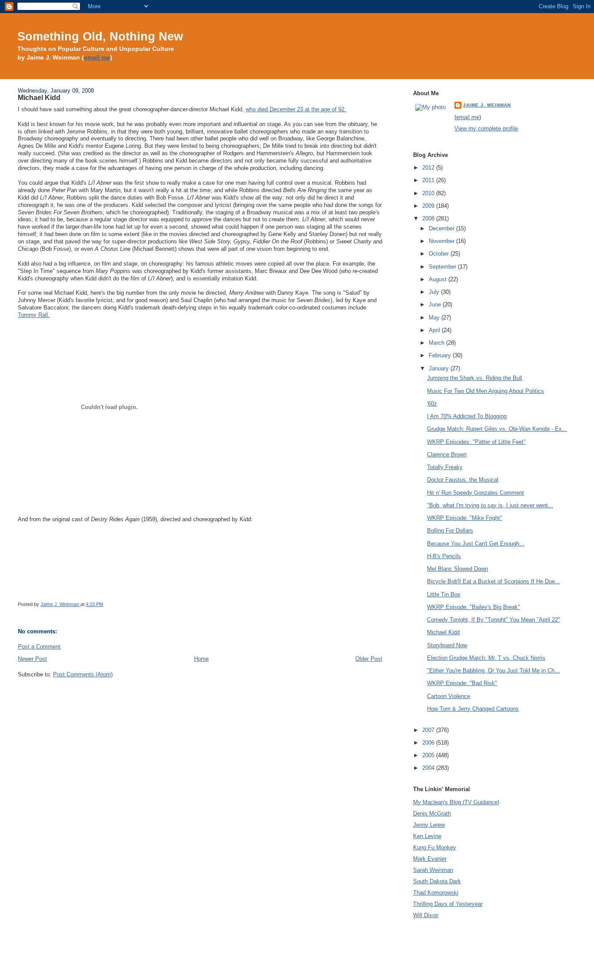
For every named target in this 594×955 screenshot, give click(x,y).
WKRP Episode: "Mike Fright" (464, 518)
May (435, 317)
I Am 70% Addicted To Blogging (467, 416)
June (436, 304)
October (440, 253)
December (442, 228)
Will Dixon (425, 915)
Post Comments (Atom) (83, 674)
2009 (429, 206)
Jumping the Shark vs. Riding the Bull (474, 378)
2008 (429, 218)
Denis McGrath (432, 813)
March (437, 342)
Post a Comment (39, 646)
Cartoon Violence (448, 696)
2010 (429, 193)
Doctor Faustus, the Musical (462, 479)
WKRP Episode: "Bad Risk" (462, 683)
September (443, 266)
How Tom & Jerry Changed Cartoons (473, 708)
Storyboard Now (447, 645)
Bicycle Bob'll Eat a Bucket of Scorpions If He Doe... (493, 581)
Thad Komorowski (435, 892)
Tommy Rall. (34, 315)
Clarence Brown (447, 454)
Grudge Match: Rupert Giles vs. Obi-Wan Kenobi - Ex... (497, 429)
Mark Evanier (430, 858)
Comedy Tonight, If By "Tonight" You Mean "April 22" (493, 619)
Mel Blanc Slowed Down (457, 569)
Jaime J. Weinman (487, 105)
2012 (429, 167)
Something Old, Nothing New (100, 36)
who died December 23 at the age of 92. (296, 109)
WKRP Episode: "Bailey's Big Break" (473, 607)
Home (201, 659)
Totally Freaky (445, 467)
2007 (429, 730)
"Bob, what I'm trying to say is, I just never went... (490, 505)
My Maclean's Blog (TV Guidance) (456, 802)
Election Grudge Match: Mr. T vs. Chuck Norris (486, 658)
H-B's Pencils (444, 556)
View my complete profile (486, 128)
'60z (432, 403)
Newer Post (32, 659)
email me (97, 57)
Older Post (368, 659)
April (435, 330)
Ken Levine (427, 836)
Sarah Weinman (433, 870)
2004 (429, 768)
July (435, 292)
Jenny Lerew (429, 825)
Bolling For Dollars (450, 530)
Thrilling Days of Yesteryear (448, 904)
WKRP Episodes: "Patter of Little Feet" (476, 442)
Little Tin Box (444, 594)
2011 (429, 180)
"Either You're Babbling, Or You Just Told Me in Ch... (493, 670)
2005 (429, 755)
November (442, 241)
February (441, 355)
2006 (429, 742)
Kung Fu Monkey (434, 847)
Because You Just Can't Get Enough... (475, 543)
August (438, 279)
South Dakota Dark (437, 881)
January (440, 368)
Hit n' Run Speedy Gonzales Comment (475, 492)
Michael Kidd (443, 632)
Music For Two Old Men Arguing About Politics (485, 391)
